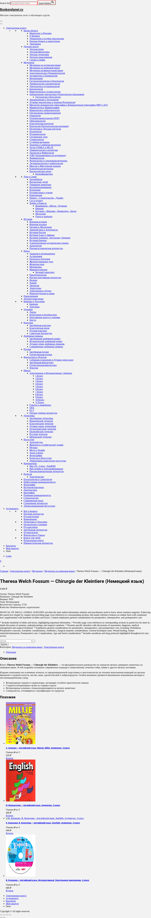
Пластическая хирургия (41, 123)
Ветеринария (36, 78)
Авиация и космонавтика (42, 253)
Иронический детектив (41, 421)
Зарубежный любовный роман (44, 338)
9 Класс (39, 397)
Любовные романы (33, 336)
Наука (27, 251)
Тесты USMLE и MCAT (41, 147)
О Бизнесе (34, 36)
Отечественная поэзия (40, 354)
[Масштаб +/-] (1, 914)
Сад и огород (36, 200)
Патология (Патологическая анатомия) (49, 126)
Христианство (36, 476)
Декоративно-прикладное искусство (47, 461)
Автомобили (35, 179)
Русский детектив (38, 434)
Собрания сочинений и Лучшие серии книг (51, 360)
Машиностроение (38, 269)
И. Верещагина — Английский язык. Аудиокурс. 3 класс (33, 805)
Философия (29, 484)
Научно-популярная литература (45, 277)
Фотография (35, 455)
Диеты (32, 312)
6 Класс (39, 389)
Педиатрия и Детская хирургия (45, 129)
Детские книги (31, 46)
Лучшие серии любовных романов (46, 344)
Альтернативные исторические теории (49, 243)
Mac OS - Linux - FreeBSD (42, 466)
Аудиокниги (12, 508)
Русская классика (38, 330)
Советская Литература (40, 333)
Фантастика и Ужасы (34, 535)
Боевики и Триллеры (34, 301)
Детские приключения (40, 57)
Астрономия (35, 256)
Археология (35, 245)
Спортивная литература (36, 503)
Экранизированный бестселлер (39, 506)
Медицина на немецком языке (44, 68)
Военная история (38, 222)
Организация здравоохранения (45, 113)
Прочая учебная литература (43, 413)
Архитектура (36, 442)
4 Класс (39, 384)
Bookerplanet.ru (11, 9)
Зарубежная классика (40, 325)
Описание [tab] (11, 652)
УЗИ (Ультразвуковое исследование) (47, 155)
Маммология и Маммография (44, 107)
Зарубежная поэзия (39, 352)
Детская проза (36, 49)
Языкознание (30, 519)
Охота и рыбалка (43, 216)
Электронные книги (16, 28)
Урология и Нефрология (41, 153)
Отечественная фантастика (43, 365)
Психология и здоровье (35, 524)
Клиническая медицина (41, 168)
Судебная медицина (39, 142)
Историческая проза (34, 487)
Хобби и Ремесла (38, 203)
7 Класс (39, 391)
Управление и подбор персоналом (46, 38)
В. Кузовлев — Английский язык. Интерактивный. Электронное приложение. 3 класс (47, 880)
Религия (28, 474)
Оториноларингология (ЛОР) (44, 118)
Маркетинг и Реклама (40, 33)
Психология (35, 131)
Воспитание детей (38, 182)
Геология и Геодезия (39, 259)
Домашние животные (40, 184)
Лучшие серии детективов (42, 426)
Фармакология (36, 158)
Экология (34, 285)
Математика (35, 267)
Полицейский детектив (41, 431)
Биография (29, 492)
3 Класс (39, 381)
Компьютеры (30, 463)
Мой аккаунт (12, 548)
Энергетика (35, 288)
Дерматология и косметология (44, 83)
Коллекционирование (40, 187)
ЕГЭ (31, 410)
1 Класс (39, 376)
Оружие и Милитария (40, 227)
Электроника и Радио (40, 291)
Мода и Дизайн (37, 450)
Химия (32, 283)
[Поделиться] (7, 914)
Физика (33, 280)
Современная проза (33, 500)
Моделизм (40, 214)
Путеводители (31, 532)
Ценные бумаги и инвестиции (44, 41)
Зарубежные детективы (41, 418)
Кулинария (34, 190)
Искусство (29, 439)
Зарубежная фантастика (41, 362)
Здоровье (28, 309)
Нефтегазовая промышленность (40, 482)
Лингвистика (30, 490)
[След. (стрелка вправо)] (4, 917)
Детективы (29, 415)
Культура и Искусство (40, 458)
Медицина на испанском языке (45, 65)
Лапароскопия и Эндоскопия (44, 99)
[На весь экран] (4, 914)
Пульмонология (37, 134)
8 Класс (39, 394)
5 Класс (39, 386)
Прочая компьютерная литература (46, 471)
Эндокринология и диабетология (46, 163)
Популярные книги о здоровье (44, 317)
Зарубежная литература (35, 530)
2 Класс (39, 378)
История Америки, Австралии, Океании (49, 237)
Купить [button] (9, 758)
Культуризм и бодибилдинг (43, 314)
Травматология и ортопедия (43, 150)
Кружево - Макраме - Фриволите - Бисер (55, 211)
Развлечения (35, 195)
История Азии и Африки (42, 235)
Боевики (33, 304)
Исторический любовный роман (45, 341)
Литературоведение (34, 299)
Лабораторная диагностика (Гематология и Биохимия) (56, 94)
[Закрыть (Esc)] (10, 914)
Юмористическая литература (38, 543)
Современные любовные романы (46, 346)
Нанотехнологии (38, 275)
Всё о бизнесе (30, 511)
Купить (4, 644)
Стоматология (36, 139)
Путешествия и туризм (40, 192)
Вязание (39, 208)
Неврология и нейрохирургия (44, 110)
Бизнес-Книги (31, 30)
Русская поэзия (31, 516)
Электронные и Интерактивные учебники (50, 373)
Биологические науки (40, 171)
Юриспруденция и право (42, 293)
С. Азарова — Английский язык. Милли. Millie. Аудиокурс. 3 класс (38, 748)
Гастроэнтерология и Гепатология (46, 81)
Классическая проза (39, 328)
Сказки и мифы (37, 60)
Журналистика (36, 264)
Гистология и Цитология (47, 97)
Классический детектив (41, 423)
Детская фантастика (39, 52)
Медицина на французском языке (46, 70)
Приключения (31, 296)
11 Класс (39, 402)
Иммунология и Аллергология (44, 91)
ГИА (31, 407)
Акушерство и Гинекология (43, 75)
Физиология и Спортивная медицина (48, 160)
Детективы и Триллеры (35, 522)
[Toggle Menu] (1, 23)
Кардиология (36, 89)
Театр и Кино (36, 453)
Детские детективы (39, 54)
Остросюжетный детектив (42, 429)
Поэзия (27, 349)
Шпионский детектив (40, 437)
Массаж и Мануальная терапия (45, 166)
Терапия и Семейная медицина (45, 145)
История (28, 219)
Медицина (29, 62)
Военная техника (38, 224)
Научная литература (34, 514)
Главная (4, 571)
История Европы (38, 240)
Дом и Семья (30, 176)
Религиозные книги (34, 540)
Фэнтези (33, 368)
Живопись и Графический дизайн (46, 445)
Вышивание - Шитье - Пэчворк (51, 206)
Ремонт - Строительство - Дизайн (46, 198)
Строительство (31, 498)
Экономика (35, 44)
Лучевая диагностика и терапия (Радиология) (52, 102)
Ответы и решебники (40, 405)
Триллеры (34, 307)
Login (9, 556)
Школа (27, 370)
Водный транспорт (45, 272)
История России (37, 232)
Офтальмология (37, 121)
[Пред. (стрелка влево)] (1, 917)
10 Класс (39, 399)
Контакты (11, 545)
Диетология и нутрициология (44, 86)
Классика (28, 322)
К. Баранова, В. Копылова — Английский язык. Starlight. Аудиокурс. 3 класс (43, 823)
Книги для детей (32, 538)
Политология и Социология (38, 479)
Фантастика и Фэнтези (35, 357)
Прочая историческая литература (46, 248)
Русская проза (31, 527)
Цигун (32, 320)
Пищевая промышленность (37, 495)
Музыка (33, 447)
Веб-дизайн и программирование (46, 468)
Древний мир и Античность (43, 230)
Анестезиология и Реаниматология (47, 73)
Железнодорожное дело (41, 261)
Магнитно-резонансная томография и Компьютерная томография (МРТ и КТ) (68, 105)
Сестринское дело (38, 137)
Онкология (35, 115)
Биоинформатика (44, 174)
